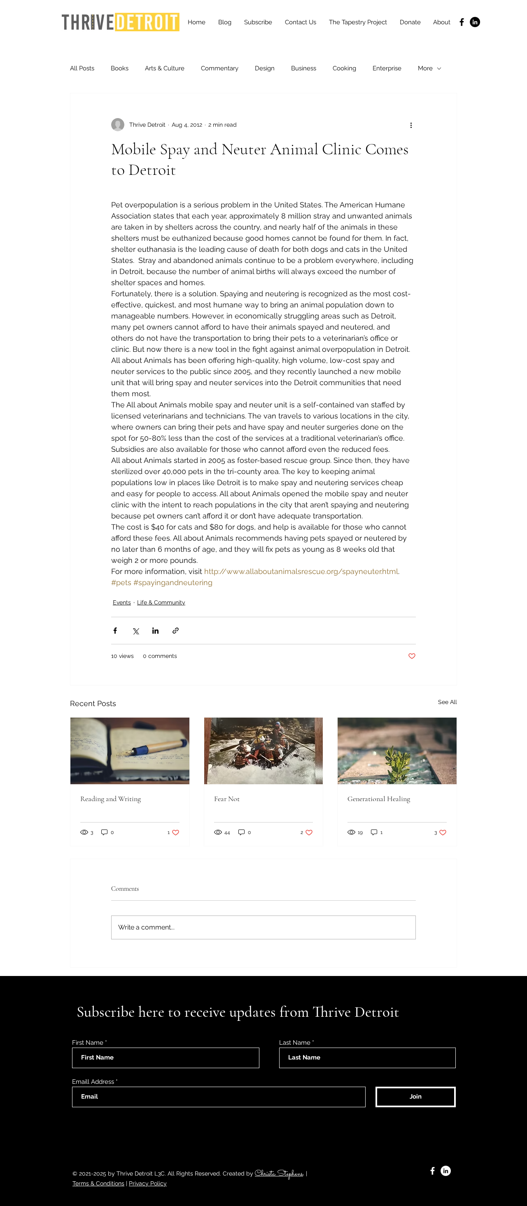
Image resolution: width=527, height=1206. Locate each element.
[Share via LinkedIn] (155, 630)
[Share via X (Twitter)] (135, 630)
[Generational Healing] (397, 751)
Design (265, 68)
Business (303, 68)
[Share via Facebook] (115, 630)
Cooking (344, 68)
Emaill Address (93, 1082)
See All (447, 702)
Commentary (219, 68)
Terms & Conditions (98, 1183)
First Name (87, 1043)
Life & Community (161, 602)
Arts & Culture (164, 68)
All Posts (82, 68)
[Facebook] (462, 22)
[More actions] (411, 125)
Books (119, 68)
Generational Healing (378, 798)
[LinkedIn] (475, 22)
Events (122, 602)
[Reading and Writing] (129, 751)
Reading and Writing (110, 798)
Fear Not (227, 798)
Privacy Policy (148, 1183)
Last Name (294, 1043)
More (425, 68)
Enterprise (387, 68)
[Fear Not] (263, 751)
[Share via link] (176, 630)
